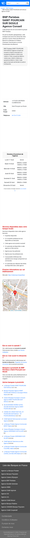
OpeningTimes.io (9, 534)
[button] (15, 292)
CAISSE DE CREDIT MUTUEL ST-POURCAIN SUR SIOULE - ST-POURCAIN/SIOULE (14, 414)
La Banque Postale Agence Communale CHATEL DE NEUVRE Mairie (15, 453)
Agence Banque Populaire (9, 474)
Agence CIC (5, 494)
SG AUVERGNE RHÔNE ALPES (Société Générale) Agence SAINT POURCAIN (13, 407)
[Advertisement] (15, 83)
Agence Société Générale (9, 484)
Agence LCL (5, 497)
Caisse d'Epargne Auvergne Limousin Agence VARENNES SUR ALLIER (14, 430)
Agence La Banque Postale (10, 471)
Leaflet (11, 310)
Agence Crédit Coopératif (9, 510)
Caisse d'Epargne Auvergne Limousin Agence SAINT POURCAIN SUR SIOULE (14, 399)
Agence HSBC (6, 487)
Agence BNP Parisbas (8, 480)
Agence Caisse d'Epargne (9, 477)
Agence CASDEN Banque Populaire (12, 507)
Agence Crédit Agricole (8, 490)
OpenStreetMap (18, 310)
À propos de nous (8, 523)
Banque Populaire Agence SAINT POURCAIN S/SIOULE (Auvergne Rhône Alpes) (15, 392)
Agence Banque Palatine (9, 503)
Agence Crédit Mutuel (8, 500)
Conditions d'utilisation (9, 520)
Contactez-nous (7, 527)
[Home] (3, 3)
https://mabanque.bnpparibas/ (16, 275)
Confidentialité (7, 516)
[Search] (27, 3)
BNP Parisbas (9, 8)
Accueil (3, 8)
